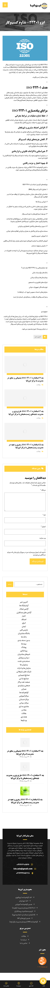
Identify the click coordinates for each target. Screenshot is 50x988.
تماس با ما (23, 943)
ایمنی (24, 626)
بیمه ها (24, 644)
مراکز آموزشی (24, 696)
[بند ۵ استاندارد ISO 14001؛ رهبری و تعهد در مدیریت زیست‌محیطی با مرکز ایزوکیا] (25, 791)
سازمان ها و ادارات (24, 668)
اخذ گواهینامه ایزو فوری (23, 897)
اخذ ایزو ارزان (23, 901)
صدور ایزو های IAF (23, 918)
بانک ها (24, 637)
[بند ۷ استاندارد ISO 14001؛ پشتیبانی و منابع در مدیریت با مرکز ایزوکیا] (25, 742)
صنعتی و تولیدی (24, 685)
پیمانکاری (23, 650)
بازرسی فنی (24, 630)
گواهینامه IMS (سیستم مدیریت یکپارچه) (23, 921)
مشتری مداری (24, 706)
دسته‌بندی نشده (24, 661)
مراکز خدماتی (24, 699)
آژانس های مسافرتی (24, 612)
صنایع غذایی (24, 678)
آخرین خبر (38, 337)
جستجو (10, 584)
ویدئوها (24, 720)
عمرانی (24, 689)
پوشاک (24, 647)
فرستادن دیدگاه (37, 561)
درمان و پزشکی (23, 657)
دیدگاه (43, 490)
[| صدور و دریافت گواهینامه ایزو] (39, 6)
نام (44, 515)
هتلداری (24, 717)
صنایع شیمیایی (24, 675)
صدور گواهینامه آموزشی (23, 904)
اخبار (24, 616)
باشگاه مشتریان (24, 633)
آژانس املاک (23, 609)
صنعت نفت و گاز (24, 682)
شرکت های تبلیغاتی (23, 671)
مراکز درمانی (23, 703)
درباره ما (24, 939)
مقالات (38, 385)
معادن (23, 710)
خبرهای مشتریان (24, 654)
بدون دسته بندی (24, 640)
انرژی (24, 623)
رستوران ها (24, 664)
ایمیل (43, 526)
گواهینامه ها (23, 692)
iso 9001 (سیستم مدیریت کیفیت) (23, 907)
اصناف (23, 619)
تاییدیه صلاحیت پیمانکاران (23, 911)
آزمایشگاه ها (23, 605)
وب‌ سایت (42, 538)
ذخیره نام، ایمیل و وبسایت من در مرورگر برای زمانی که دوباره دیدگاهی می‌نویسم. (26, 553)
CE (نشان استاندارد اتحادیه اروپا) (23, 914)
